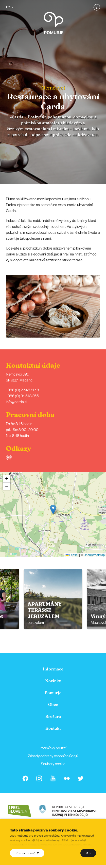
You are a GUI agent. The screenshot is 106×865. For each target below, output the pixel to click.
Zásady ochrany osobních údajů (53, 755)
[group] (53, 599)
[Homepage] (53, 23)
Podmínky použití (53, 747)
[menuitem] (53, 669)
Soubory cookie (53, 763)
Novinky (53, 680)
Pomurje (53, 692)
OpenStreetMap (94, 555)
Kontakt (53, 728)
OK (88, 853)
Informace (53, 669)
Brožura (53, 716)
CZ (8, 7)
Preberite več (25, 853)
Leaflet (73, 555)
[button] (102, 306)
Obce (53, 704)
